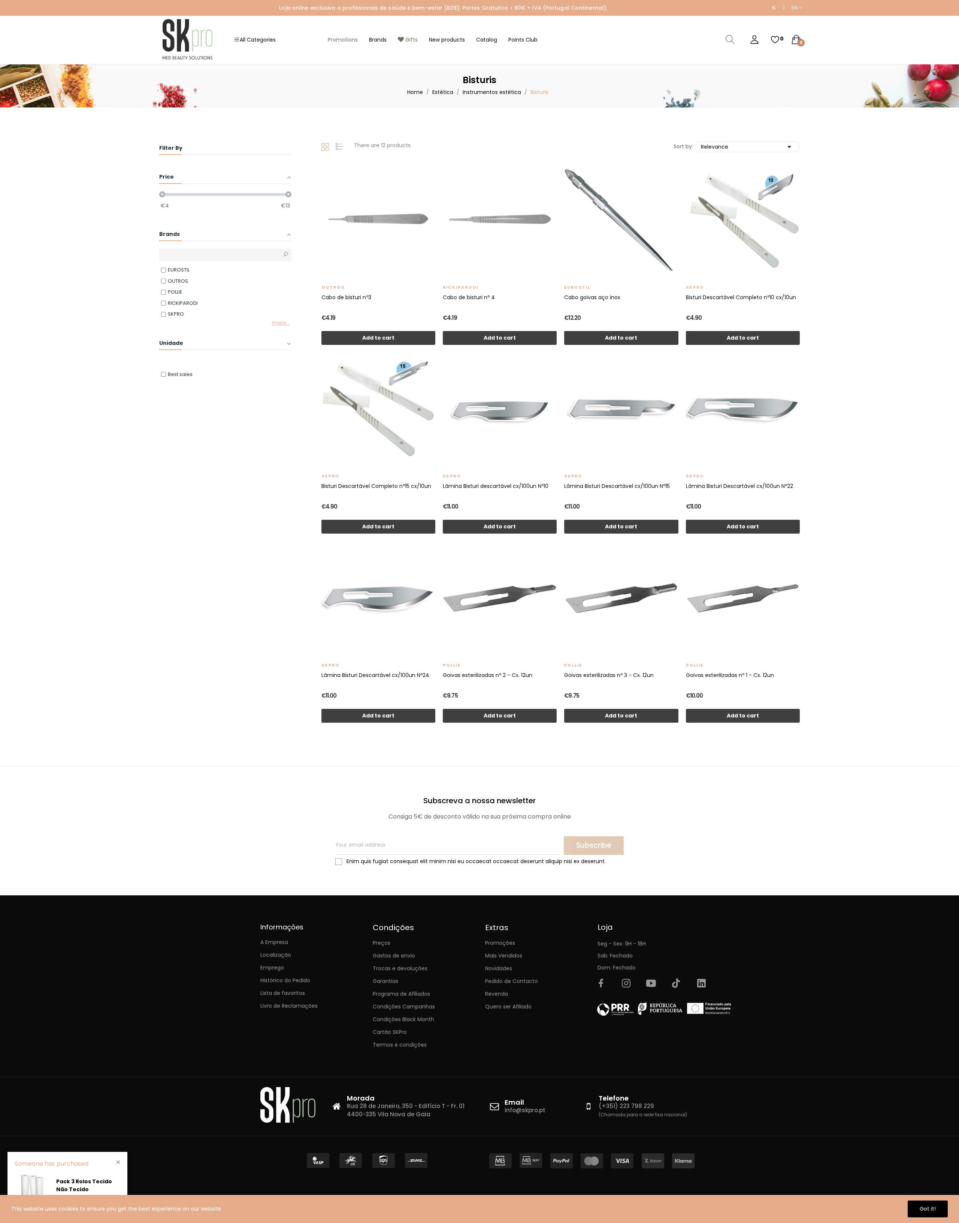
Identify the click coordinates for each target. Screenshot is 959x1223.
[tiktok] (676, 984)
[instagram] (626, 984)
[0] (775, 40)
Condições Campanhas (404, 1006)
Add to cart (378, 338)
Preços (381, 943)
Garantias (385, 981)
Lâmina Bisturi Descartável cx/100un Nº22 (739, 486)
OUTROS (333, 287)
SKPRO (695, 287)
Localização (275, 955)
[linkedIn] (701, 984)
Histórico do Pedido (285, 980)
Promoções (500, 943)
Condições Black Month (403, 1019)
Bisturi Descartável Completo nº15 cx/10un (376, 486)
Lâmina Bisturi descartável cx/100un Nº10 (495, 486)
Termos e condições (400, 1044)
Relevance (747, 146)
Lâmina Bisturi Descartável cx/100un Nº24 (375, 675)
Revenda (496, 994)
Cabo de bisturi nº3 (346, 297)
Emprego (272, 967)
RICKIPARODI (460, 287)
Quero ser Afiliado (508, 1006)
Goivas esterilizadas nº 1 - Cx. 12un (730, 675)
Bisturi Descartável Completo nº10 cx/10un (741, 297)
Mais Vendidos (503, 955)
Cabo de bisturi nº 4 (469, 297)
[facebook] (601, 984)
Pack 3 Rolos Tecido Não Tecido (84, 1185)
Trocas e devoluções (400, 968)
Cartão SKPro (390, 1032)
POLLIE (452, 665)
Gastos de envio (394, 955)
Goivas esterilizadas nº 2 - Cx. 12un (487, 675)
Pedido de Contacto (511, 981)
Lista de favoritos (282, 993)
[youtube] (651, 984)
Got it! (928, 1209)
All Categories (258, 39)
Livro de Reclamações (289, 1006)
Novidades (498, 968)
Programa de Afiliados (401, 994)
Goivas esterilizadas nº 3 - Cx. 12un (609, 675)
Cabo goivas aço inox (592, 297)
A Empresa (274, 942)
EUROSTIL (577, 287)
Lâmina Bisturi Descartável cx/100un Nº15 (617, 486)
